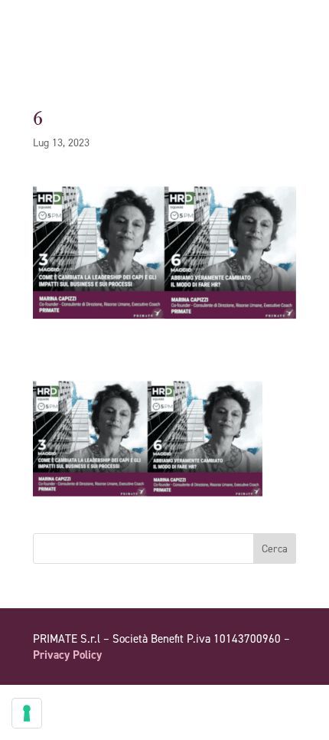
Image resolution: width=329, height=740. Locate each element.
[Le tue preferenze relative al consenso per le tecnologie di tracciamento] (26, 713)
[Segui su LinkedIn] (284, 698)
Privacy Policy (67, 655)
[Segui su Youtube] (253, 698)
